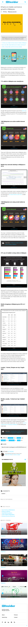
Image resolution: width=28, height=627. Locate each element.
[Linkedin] (8, 622)
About (3, 614)
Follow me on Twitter (8, 454)
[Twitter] (5, 622)
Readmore (3, 535)
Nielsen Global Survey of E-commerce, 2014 (14, 286)
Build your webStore (6, 511)
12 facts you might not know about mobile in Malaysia (14, 42)
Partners (16, 614)
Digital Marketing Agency (7, 513)
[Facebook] (2, 622)
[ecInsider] (12, 2)
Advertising (4, 617)
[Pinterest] (11, 622)
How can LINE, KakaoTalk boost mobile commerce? (14, 44)
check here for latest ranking (14, 384)
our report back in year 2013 (15, 194)
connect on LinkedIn (16, 454)
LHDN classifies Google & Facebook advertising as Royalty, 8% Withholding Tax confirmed (13, 546)
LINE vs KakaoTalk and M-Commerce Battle (12, 46)
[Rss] (14, 622)
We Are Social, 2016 (14, 106)
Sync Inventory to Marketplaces (8, 509)
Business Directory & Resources (8, 516)
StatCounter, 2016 (14, 187)
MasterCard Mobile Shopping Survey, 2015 (14, 349)
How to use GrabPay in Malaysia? (11, 595)
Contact (15, 617)
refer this (24, 110)
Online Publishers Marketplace (8, 514)
